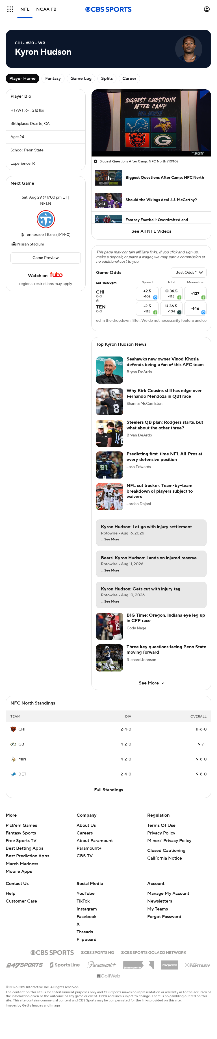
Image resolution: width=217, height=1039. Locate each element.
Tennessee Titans (40, 234)
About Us (86, 825)
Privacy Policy (161, 833)
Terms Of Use (161, 825)
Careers (85, 833)
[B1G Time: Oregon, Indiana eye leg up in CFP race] (109, 626)
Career (129, 78)
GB (21, 744)
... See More (110, 539)
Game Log (81, 78)
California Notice (164, 858)
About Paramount (95, 841)
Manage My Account (168, 893)
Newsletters (159, 901)
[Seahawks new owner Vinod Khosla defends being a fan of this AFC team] (109, 370)
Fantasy (53, 78)
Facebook (86, 917)
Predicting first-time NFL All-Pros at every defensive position (164, 456)
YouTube (86, 893)
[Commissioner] (138, 963)
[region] (151, 122)
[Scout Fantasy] (198, 965)
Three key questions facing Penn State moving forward (166, 649)
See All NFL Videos (151, 231)
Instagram (87, 909)
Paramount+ (89, 848)
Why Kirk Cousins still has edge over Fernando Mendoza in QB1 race (164, 393)
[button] (10, 9)
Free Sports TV (21, 841)
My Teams (157, 909)
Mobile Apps (19, 871)
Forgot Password (164, 917)
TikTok (83, 901)
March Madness (22, 864)
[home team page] (46, 219)
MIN (22, 759)
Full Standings (108, 790)
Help (11, 893)
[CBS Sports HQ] (97, 952)
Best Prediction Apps (27, 856)
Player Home (22, 78)
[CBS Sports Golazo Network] (153, 952)
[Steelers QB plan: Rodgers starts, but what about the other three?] (109, 433)
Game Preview (45, 257)
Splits (107, 78)
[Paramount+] (101, 963)
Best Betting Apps (24, 848)
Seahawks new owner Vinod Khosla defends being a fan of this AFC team (165, 361)
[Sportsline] (65, 964)
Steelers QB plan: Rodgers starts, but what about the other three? (165, 425)
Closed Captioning (166, 850)
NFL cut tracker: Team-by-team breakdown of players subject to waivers (160, 491)
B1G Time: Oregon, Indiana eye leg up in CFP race (166, 617)
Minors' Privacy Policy (169, 841)
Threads (85, 932)
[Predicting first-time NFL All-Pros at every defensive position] (109, 465)
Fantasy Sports (21, 833)
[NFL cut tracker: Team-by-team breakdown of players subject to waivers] (109, 496)
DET (22, 774)
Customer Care (21, 901)
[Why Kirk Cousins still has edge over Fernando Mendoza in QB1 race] (109, 401)
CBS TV (85, 856)
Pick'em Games (21, 825)
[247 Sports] (24, 964)
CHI (21, 729)
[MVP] (169, 963)
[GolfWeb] (108, 976)
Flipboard (87, 939)
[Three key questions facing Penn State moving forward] (109, 657)
